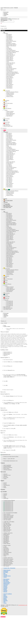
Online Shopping (6, 570)
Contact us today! (8, 7)
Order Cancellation (7, 465)
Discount (5, 591)
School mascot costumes (8, 559)
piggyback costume (7, 518)
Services (2, 17)
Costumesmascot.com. (22, 605)
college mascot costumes (8, 561)
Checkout (5, 13)
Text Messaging (6, 485)
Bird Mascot (5, 542)
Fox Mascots (6, 535)
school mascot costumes (8, 517)
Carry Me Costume (7, 524)
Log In (4, 15)
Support (5, 17)
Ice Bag (5, 546)
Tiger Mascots (6, 536)
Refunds (5, 589)
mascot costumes (6, 514)
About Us (5, 473)
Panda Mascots (6, 541)
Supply (4, 487)
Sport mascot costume (7, 560)
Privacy (5, 483)
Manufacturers (6, 583)
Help (4, 573)
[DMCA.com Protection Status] (4, 614)
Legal (4, 486)
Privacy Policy (6, 468)
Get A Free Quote (7, 475)
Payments (5, 587)
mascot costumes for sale (8, 515)
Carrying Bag (6, 548)
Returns (5, 598)
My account (5, 477)
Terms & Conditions (7, 469)
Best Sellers (5, 580)
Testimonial (5, 14)
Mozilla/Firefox (6, 354)
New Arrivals (6, 581)
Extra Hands (5, 553)
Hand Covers (6, 554)
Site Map (5, 574)
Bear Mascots (6, 538)
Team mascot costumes (8, 563)
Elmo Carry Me (6, 530)
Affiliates (5, 476)
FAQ (4, 601)
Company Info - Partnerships (9, 568)
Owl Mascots (6, 539)
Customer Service (7, 575)
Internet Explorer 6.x (7, 353)
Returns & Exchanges (7, 467)
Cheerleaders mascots (7, 562)
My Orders (5, 572)
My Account (5, 12)
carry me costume (7, 519)
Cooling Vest (6, 551)
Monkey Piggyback (7, 529)
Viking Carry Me (6, 527)
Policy (4, 594)
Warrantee (5, 600)
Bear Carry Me (6, 526)
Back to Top (3, 391)
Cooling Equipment (7, 552)
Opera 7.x (5, 355)
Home (4, 325)
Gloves (4, 555)
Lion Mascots (6, 537)
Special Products (6, 582)
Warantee (5, 588)
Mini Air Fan (6, 550)
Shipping (5, 586)
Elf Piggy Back (6, 523)
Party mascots (6, 565)
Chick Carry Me (6, 528)
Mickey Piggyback (7, 525)
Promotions (5, 571)
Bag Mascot (5, 547)
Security (5, 482)
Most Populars (6, 579)
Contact (5, 478)
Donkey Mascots (6, 543)
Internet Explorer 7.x (7, 352)
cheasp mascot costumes (8, 516)
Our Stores (5, 584)
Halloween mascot (7, 564)
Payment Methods (7, 466)
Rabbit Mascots (6, 534)
